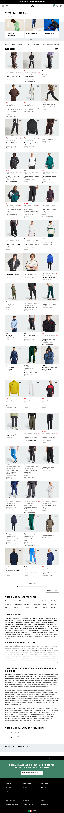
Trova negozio (26, 791)
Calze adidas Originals (18, 604)
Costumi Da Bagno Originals (45, 608)
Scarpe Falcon (53, 608)
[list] (32, 44)
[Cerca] (57, 6)
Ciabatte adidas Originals (44, 601)
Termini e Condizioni (28, 804)
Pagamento (44, 787)
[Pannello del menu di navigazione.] (3, 6)
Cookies (43, 800)
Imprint (25, 787)
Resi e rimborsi (27, 783)
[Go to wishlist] (7, 6)
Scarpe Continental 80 (45, 604)
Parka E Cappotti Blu (36, 601)
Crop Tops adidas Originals (54, 601)
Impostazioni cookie (11, 800)
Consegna (8, 783)
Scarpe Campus (26, 601)
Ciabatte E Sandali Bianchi (36, 608)
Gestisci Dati (26, 800)
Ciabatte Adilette (7, 604)
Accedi (16, 758)
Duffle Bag (54, 604)
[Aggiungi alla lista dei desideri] (20, 55)
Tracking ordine (45, 783)
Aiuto (7, 791)
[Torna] (32, 7)
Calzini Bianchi (16, 608)
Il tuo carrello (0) (45, 758)
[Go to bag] (61, 6)
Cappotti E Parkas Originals (36, 604)
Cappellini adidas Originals (27, 608)
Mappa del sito (9, 787)
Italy (34, 810)
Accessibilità (44, 804)
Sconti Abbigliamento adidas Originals (9, 601)
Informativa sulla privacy (12, 804)
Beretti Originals (8, 608)
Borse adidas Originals (18, 601)
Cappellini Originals (27, 604)
